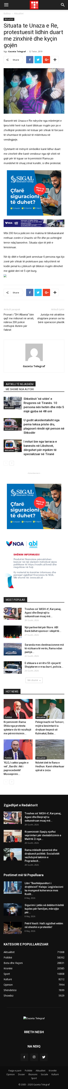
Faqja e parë (15, 1070)
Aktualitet (19, 13)
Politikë (8, 717)
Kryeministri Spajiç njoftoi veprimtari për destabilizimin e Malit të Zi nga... (43, 835)
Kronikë (53, 1070)
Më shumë (33, 680)
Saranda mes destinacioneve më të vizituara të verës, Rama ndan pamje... (44, 648)
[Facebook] (24, 1057)
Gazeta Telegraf (17, 51)
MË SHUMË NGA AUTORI (20, 389)
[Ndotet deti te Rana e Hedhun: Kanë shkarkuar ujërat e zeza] (49, 749)
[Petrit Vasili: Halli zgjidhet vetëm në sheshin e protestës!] (13, 928)
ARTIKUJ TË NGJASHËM (19, 384)
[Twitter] (44, 1057)
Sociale (44, 1074)
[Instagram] (34, 1057)
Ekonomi (32, 1074)
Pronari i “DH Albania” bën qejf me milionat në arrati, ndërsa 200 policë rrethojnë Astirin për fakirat (19, 322)
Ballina (7, 13)
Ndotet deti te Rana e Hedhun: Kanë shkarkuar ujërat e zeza (49, 766)
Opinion (10, 1074)
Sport (34, 1078)
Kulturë (55, 1074)
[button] (63, 5)
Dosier (21, 1074)
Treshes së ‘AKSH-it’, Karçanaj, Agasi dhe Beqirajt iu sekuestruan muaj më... (43, 613)
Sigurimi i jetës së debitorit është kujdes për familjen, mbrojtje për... (44, 909)
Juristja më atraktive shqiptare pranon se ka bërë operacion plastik (50, 318)
